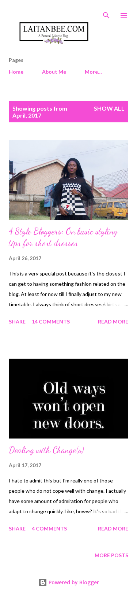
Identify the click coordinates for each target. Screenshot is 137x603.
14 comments (51, 321)
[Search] (106, 13)
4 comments (49, 528)
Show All (109, 108)
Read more (113, 321)
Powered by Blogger (73, 582)
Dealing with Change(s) (46, 450)
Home (16, 72)
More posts (111, 555)
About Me (54, 72)
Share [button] (17, 321)
